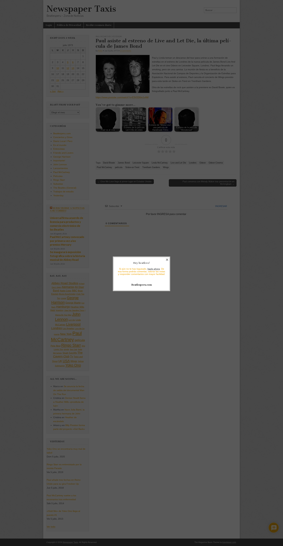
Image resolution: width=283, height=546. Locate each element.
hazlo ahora (154, 269)
